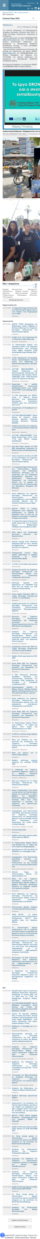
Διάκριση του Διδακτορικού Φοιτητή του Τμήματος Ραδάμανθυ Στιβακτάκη (24, 1151)
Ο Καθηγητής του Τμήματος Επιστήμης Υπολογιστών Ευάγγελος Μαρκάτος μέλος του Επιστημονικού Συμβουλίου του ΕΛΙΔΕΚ (24, 974)
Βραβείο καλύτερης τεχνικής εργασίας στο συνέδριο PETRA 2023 (24, 762)
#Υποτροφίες (8, 297)
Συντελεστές (9, 1237)
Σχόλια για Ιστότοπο (22, 1237)
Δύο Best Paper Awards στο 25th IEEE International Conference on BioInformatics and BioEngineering (24, 448)
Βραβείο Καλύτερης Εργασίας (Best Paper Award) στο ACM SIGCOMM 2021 (24, 1128)
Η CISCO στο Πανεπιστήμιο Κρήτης (24, 734)
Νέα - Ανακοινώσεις (21, 12)
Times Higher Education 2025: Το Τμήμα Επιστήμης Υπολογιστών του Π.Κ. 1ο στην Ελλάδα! (24, 596)
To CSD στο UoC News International (24, 564)
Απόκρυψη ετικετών (16, 300)
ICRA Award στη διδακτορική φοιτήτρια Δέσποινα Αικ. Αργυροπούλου (24, 534)
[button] (2, 1235)
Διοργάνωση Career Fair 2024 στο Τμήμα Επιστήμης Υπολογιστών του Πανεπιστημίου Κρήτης (24, 648)
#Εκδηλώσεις (8, 25)
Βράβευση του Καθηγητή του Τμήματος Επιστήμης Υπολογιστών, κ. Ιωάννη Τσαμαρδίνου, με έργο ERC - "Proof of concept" (24, 1065)
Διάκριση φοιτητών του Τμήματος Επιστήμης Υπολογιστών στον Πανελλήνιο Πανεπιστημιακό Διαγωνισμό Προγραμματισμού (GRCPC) (24, 607)
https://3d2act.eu (9, 53)
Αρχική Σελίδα (8, 12)
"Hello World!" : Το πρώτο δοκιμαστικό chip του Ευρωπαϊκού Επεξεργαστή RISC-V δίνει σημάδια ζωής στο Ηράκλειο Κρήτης (24, 918)
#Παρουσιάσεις (8, 295)
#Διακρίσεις (32, 289)
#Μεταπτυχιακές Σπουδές (26, 293)
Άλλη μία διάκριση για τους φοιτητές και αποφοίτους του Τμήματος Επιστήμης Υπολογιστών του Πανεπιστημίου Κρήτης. (24, 743)
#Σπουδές (33, 295)
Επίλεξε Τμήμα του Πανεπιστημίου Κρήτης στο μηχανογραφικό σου (24, 874)
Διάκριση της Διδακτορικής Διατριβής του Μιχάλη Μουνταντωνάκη (24, 1209)
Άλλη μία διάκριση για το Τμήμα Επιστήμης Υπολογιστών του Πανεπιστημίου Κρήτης (24, 782)
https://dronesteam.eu (11, 40)
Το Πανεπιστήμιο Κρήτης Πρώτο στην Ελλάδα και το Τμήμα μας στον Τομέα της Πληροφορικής (24, 844)
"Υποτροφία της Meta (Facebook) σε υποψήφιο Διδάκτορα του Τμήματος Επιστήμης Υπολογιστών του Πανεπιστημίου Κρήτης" (24, 1079)
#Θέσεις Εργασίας (25, 653)
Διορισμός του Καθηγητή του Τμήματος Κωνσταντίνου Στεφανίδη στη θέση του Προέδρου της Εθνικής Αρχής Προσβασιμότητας (24, 1162)
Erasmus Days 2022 (19, 830)
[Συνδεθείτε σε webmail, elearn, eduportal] (39, 8)
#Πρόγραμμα (22, 295)
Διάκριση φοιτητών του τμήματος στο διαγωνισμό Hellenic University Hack (24, 428)
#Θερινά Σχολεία (21, 291)
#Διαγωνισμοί (17, 289)
